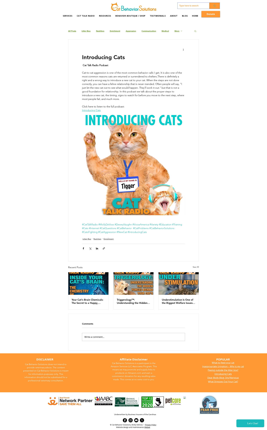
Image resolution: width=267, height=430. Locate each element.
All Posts (72, 31)
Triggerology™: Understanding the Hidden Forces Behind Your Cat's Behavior (132, 301)
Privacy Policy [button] (150, 424)
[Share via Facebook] (83, 248)
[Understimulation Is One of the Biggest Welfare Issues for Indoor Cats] (179, 283)
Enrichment (115, 31)
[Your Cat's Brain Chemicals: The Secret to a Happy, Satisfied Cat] (88, 283)
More (177, 31)
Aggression (131, 31)
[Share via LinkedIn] (97, 248)
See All (196, 267)
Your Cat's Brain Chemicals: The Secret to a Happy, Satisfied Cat (87, 301)
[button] (105, 16)
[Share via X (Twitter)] (90, 248)
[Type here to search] (214, 6)
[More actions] (183, 49)
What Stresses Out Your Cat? (223, 381)
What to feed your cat (223, 362)
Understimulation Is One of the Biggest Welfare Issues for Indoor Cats (177, 301)
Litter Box (86, 31)
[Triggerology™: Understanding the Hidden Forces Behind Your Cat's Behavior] (133, 283)
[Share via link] (103, 248)
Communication (149, 31)
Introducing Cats (223, 373)
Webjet (147, 427)
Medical (165, 31)
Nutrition (100, 31)
